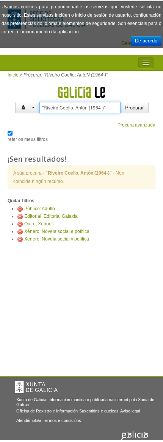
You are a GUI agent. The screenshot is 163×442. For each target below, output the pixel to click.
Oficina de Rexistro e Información (47, 411)
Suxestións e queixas (99, 411)
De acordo (146, 41)
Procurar (134, 107)
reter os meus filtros (28, 139)
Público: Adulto (39, 208)
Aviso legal (130, 411)
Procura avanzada (136, 125)
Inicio (13, 75)
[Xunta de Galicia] (36, 387)
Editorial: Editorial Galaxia (51, 216)
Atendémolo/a (28, 420)
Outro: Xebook (39, 223)
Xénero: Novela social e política (56, 231)
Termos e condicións (62, 420)
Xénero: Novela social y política (56, 239)
